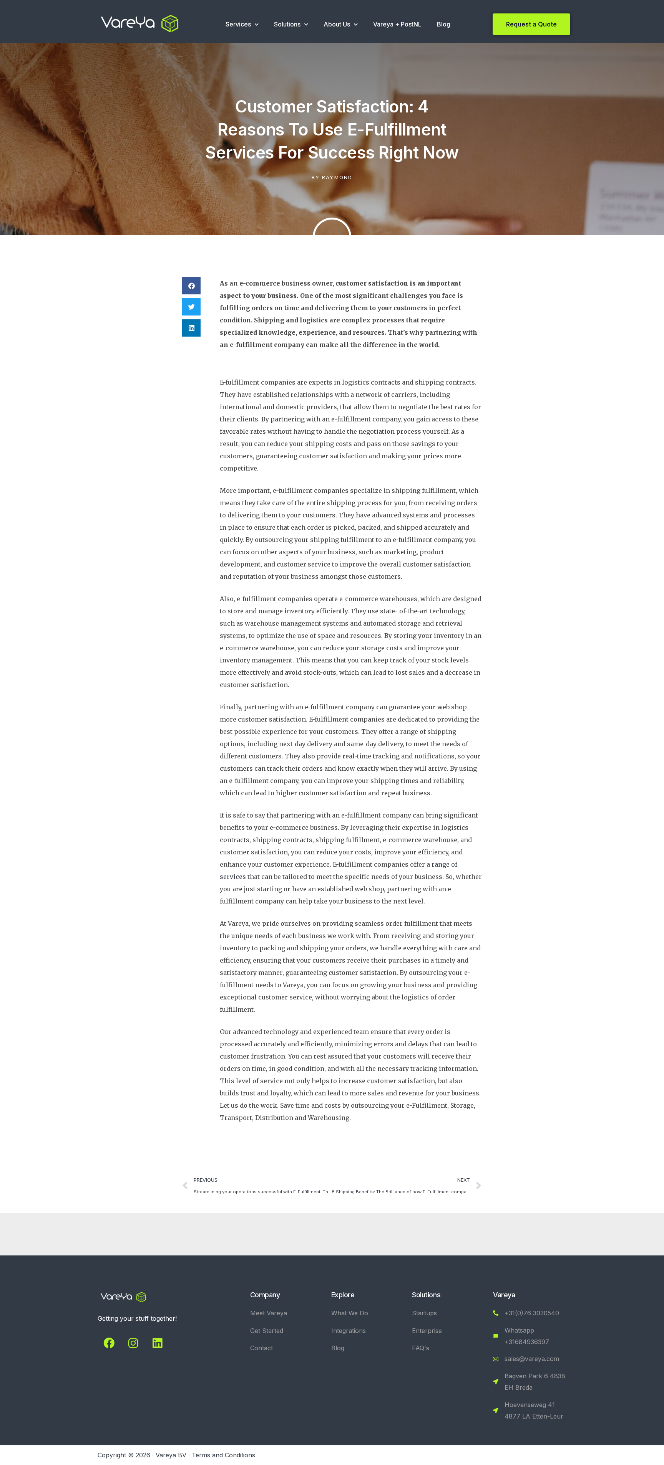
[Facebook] (109, 1343)
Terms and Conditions (223, 1455)
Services (238, 24)
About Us (337, 24)
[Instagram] (133, 1343)
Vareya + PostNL (397, 24)
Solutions (287, 24)
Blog (443, 24)
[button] (191, 285)
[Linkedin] (157, 1343)
